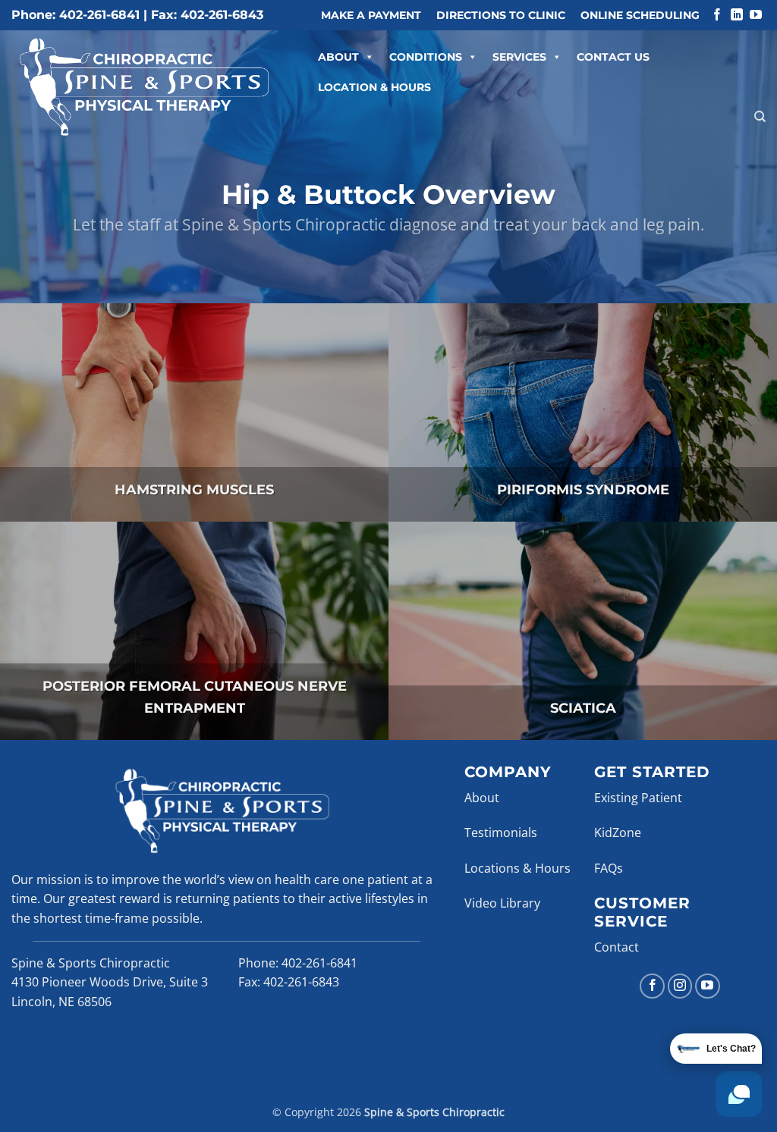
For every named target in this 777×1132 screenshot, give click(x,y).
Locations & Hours (517, 868)
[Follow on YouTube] (756, 15)
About (338, 57)
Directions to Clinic (500, 15)
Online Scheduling (640, 15)
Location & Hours (374, 87)
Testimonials (500, 832)
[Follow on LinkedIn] (737, 15)
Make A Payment (371, 15)
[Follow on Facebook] (717, 15)
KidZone (617, 832)
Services (519, 57)
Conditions (425, 57)
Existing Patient (638, 797)
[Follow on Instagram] (680, 986)
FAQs (608, 868)
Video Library (502, 903)
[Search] (760, 116)
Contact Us (613, 57)
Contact (616, 947)
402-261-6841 (319, 963)
